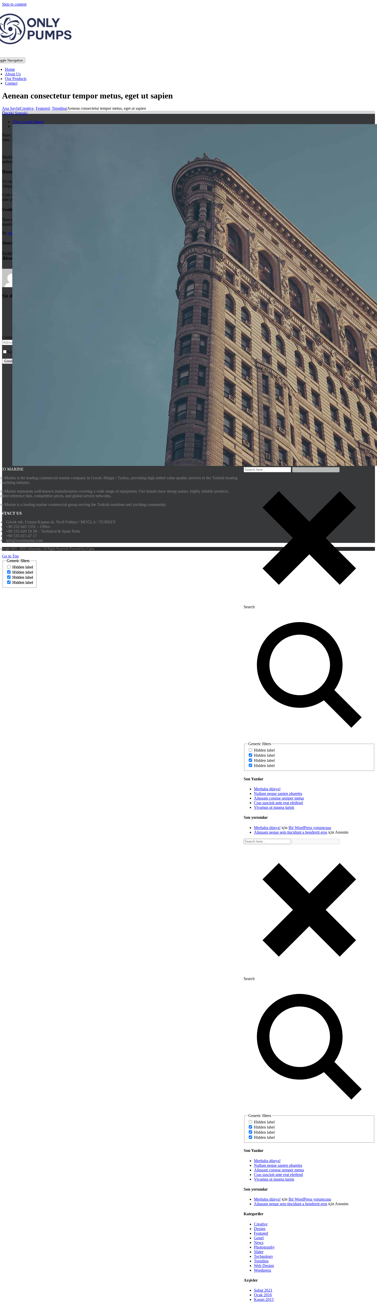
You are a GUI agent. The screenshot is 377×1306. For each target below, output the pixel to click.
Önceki (8, 113)
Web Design (264, 1265)
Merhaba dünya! (267, 789)
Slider (258, 1252)
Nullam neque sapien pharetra (278, 793)
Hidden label (264, 750)
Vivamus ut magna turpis (274, 807)
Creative (260, 1224)
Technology (263, 1256)
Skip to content (14, 4)
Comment (10, 337)
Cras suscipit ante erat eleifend (278, 803)
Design (259, 1229)
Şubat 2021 (263, 1290)
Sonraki (21, 113)
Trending (261, 1261)
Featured (261, 1233)
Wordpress (262, 1270)
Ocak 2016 (263, 1295)
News (258, 1242)
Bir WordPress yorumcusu (310, 827)
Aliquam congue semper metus (279, 798)
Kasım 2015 (264, 1299)
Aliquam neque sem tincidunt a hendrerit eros (290, 832)
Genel (259, 1238)
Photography (264, 1247)
